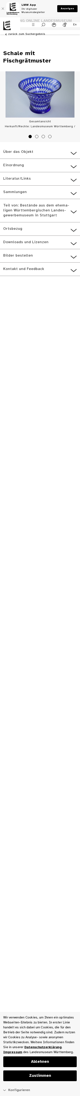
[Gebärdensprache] (65, 24)
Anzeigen (67, 8)
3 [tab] (44, 137)
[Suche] (43, 24)
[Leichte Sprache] (54, 24)
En (75, 24)
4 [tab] (50, 137)
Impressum (12, 1052)
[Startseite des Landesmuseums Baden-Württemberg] (10, 28)
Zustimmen (40, 1076)
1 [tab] (31, 137)
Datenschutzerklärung (43, 1047)
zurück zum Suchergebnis (26, 34)
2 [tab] (37, 137)
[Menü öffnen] (33, 24)
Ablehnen (40, 1062)
